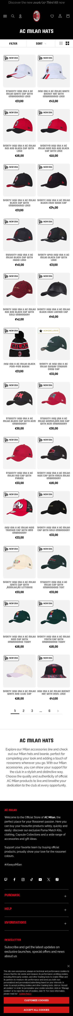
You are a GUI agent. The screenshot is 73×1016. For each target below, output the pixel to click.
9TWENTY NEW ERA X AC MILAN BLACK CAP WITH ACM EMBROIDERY (19, 421)
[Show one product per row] (61, 43)
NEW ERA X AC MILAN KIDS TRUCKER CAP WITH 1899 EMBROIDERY (19, 530)
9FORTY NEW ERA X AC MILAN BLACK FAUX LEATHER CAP (53, 310)
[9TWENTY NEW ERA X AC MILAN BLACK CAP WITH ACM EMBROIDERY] (19, 398)
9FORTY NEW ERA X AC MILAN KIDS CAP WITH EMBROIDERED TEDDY (19, 639)
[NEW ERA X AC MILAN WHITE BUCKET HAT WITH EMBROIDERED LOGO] (53, 71)
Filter (13, 43)
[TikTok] (31, 879)
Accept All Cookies (36, 1010)
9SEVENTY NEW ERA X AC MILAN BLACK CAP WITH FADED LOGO (19, 257)
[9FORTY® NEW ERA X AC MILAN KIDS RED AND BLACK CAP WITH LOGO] (53, 125)
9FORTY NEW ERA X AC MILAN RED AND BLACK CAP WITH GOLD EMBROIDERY (19, 312)
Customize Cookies (36, 1000)
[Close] (68, 966)
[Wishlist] (52, 16)
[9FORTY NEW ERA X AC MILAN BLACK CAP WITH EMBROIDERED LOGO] (19, 180)
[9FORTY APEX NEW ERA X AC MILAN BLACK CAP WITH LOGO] (53, 234)
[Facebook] (14, 879)
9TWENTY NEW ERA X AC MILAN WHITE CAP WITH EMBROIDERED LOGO (19, 93)
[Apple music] (57, 879)
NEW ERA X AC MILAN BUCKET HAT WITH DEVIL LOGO (53, 692)
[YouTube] (40, 879)
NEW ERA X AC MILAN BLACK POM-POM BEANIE (19, 365)
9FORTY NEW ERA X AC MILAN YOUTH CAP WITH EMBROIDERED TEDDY (53, 639)
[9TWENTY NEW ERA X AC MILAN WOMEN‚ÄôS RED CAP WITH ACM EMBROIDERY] (53, 398)
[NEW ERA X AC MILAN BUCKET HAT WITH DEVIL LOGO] (53, 671)
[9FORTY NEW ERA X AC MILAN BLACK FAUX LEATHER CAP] (53, 289)
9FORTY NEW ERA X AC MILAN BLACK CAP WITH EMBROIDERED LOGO (19, 203)
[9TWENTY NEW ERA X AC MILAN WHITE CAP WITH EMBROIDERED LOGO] (19, 71)
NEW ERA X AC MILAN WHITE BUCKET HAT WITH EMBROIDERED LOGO (53, 93)
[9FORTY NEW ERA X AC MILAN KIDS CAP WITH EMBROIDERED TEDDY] (19, 616)
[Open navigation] (5, 16)
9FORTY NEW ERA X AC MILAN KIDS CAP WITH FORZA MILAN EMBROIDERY (53, 475)
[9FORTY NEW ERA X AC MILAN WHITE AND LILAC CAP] (19, 671)
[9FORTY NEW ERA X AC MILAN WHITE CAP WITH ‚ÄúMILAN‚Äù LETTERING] (19, 561)
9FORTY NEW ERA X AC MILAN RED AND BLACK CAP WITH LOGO (19, 148)
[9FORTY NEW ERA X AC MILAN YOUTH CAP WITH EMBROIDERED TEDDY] (53, 616)
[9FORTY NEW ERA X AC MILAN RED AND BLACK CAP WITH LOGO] (19, 125)
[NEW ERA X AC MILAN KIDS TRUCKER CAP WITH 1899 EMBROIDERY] (19, 507)
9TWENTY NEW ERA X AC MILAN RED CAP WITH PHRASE (19, 475)
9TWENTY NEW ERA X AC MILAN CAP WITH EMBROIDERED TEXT (53, 584)
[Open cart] (68, 16)
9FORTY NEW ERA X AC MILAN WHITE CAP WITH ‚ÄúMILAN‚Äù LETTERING (19, 584)
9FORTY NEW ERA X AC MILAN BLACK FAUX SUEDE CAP (53, 201)
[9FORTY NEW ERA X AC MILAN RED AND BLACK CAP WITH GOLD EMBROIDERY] (19, 289)
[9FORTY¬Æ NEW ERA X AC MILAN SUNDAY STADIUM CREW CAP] (53, 343)
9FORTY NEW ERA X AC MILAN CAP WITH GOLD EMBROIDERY (53, 528)
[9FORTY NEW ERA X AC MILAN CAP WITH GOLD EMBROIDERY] (53, 507)
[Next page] (58, 710)
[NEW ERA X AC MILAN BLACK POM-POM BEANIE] (19, 343)
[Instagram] (23, 879)
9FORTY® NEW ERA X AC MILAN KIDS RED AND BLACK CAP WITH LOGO (53, 148)
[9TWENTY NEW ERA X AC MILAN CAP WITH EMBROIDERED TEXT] (53, 561)
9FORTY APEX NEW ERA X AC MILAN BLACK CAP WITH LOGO (53, 257)
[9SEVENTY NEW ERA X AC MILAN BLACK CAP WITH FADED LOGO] (19, 234)
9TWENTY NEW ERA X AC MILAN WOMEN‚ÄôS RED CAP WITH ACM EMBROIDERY (53, 421)
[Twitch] (5, 879)
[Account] (60, 16)
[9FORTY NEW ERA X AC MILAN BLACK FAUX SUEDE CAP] (53, 180)
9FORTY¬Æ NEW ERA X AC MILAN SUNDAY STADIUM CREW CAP (53, 366)
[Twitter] (48, 879)
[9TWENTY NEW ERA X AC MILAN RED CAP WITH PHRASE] (19, 452)
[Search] (13, 16)
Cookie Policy (25, 994)
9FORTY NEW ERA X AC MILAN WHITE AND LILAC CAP (19, 692)
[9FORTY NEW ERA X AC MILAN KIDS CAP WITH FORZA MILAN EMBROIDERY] (53, 452)
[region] (36, 988)
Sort (39, 43)
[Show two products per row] (67, 43)
